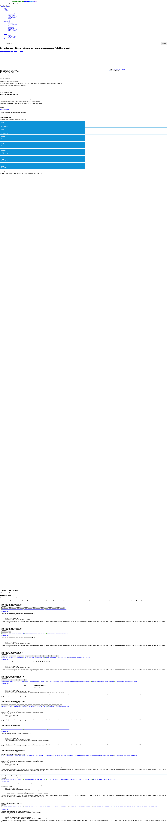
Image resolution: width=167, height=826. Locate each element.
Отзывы (9, 32)
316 (15, 679)
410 (26, 705)
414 (36, 705)
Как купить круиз (12, 25)
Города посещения (12, 30)
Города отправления (12, 29)
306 (4, 655)
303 (7, 631)
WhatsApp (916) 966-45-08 (18, 1)
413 (34, 705)
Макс (36, 1)
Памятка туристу (11, 28)
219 (50, 607)
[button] (165, 114)
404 (10, 705)
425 (52, 705)
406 (15, 705)
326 (26, 679)
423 (10, 754)
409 (23, 705)
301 (2, 631)
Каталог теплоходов (12, 24)
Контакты (6, 39)
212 (31, 607)
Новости (6, 38)
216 (42, 607)
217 (44, 607)
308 (4, 679)
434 (23, 754)
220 (52, 607)
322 (26, 655)
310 (10, 679)
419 (47, 705)
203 (7, 607)
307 (2, 679)
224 (63, 607)
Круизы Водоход (11, 14)
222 (58, 607)
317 (18, 679)
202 (4, 607)
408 (20, 705)
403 (7, 705)
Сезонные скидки (12, 36)
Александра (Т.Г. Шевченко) (119, 69)
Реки (9, 31)
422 (7, 754)
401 (2, 705)
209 (23, 607)
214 (36, 607)
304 (10, 631)
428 (60, 705)
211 (28, 607)
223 (60, 607)
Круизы (5, 9)
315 (12, 679)
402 (4, 705)
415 (39, 705)
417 (42, 705)
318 (20, 679)
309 (7, 679)
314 (15, 655)
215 (39, 607)
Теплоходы (6, 10)
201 (2, 607)
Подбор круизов (11, 15)
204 (10, 607)
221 (55, 607)
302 (4, 631)
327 (34, 655)
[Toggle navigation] (9, 6)
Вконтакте (31, 1)
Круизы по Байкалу (12, 16)
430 (18, 754)
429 (15, 754)
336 (58, 655)
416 (2, 754)
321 (23, 655)
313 (12, 655)
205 (12, 607)
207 (18, 607)
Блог (9, 22)
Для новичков (11, 27)
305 (2, 655)
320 (20, 655)
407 (18, 705)
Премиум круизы (12, 17)
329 (39, 655)
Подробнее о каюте (5, 611)
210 (26, 607)
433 (20, 754)
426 (55, 705)
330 (42, 655)
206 (15, 607)
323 (28, 655)
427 (58, 705)
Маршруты (10, 23)
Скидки (5, 34)
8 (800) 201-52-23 (7, 1)
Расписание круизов (12, 12)
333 (50, 655)
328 (36, 655)
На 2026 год (10, 18)
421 (4, 754)
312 (10, 655)
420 (50, 705)
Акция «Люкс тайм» (4, 109)
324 (31, 655)
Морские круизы (11, 20)
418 (44, 705)
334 (52, 655)
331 (44, 655)
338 (4, 805)
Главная (5, 8)
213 (34, 607)
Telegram (26, 1)
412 (31, 705)
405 (12, 705)
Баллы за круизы (11, 37)
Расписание (6, 11)
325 (23, 679)
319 (18, 655)
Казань (15, 51)
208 (20, 607)
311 (7, 655)
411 (28, 705)
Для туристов (7, 21)
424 (12, 754)
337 (2, 805)
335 (55, 655)
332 (47, 655)
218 (47, 607)
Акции (9, 35)
